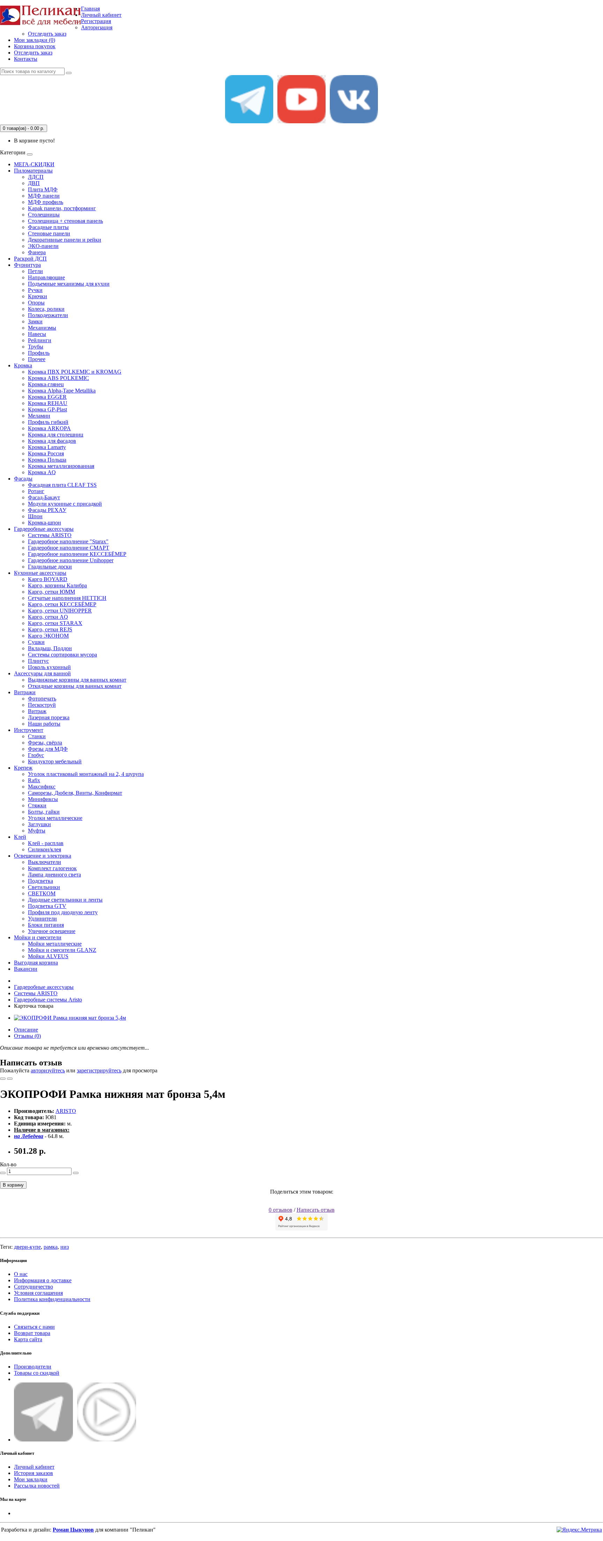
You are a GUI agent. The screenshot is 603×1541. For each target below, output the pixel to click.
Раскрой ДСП (30, 259)
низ (64, 1247)
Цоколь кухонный (49, 667)
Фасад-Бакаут (44, 497)
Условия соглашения (38, 1293)
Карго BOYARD (47, 579)
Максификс (41, 787)
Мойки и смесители (37, 937)
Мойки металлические (55, 944)
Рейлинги (39, 340)
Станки (37, 736)
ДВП (34, 183)
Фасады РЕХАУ (47, 510)
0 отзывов (280, 1210)
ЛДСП (36, 177)
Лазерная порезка (48, 717)
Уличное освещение (51, 931)
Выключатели (44, 862)
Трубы (35, 347)
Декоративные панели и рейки (64, 240)
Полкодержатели (48, 315)
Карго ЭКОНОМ (48, 636)
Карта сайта (28, 1339)
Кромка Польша (47, 460)
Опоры (36, 303)
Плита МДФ (43, 189)
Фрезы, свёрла (45, 743)
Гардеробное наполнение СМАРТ (68, 548)
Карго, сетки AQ (48, 617)
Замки (35, 321)
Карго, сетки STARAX (55, 623)
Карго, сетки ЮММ (51, 592)
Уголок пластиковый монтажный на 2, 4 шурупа (86, 774)
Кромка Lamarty (47, 447)
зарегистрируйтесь (99, 1070)
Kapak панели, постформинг (62, 208)
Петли (35, 271)
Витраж (37, 711)
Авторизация (96, 27)
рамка (51, 1247)
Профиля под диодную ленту (63, 912)
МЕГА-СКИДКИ (34, 164)
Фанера (37, 252)
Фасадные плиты (48, 227)
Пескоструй (42, 705)
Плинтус (38, 661)
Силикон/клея (44, 849)
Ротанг (36, 491)
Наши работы (44, 724)
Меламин (39, 416)
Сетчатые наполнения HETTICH (67, 598)
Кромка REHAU (47, 403)
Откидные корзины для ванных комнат (74, 686)
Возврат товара (32, 1333)
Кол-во (8, 1164)
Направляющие (46, 277)
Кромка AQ (42, 472)
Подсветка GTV (47, 906)
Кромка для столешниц (55, 435)
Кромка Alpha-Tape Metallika (62, 391)
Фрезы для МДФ (48, 749)
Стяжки (37, 805)
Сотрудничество (33, 1287)
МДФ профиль (45, 202)
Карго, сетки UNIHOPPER (60, 611)
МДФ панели (44, 196)
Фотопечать (42, 699)
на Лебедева (28, 1136)
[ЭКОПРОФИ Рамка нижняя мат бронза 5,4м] (70, 1018)
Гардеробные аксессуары (44, 529)
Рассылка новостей (37, 1486)
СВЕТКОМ (41, 893)
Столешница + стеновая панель (65, 221)
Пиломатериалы (33, 171)
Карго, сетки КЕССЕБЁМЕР (62, 604)
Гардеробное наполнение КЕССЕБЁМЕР (77, 554)
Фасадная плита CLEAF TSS (62, 485)
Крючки (37, 296)
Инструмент (28, 730)
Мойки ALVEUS (48, 956)
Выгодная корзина (36, 963)
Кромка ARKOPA (49, 428)
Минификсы (43, 799)
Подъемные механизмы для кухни (69, 284)
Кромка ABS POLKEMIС (58, 378)
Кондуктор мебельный (55, 761)
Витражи (25, 692)
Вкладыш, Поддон (50, 648)
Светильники (44, 887)
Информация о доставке (43, 1280)
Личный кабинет (34, 1467)
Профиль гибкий (48, 422)
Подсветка (40, 881)
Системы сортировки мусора (62, 655)
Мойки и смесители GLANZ (62, 950)
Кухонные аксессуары (40, 573)
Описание (26, 1030)
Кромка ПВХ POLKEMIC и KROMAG (74, 372)
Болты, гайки (44, 812)
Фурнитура (27, 265)
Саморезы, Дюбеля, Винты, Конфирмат (75, 793)
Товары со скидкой (36, 1373)
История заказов (33, 1473)
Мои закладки (30, 1479)
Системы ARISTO (50, 535)
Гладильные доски (50, 567)
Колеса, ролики (46, 309)
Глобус (36, 755)
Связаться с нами (34, 1327)
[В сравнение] (10, 1079)
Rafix (34, 780)
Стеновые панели (49, 233)
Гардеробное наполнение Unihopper (70, 560)
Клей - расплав (46, 843)
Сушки (36, 642)
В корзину (13, 1185)
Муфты (36, 831)
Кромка (23, 365)
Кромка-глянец (46, 384)
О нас (21, 1274)
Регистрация (96, 21)
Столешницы (44, 215)
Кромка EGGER (47, 397)
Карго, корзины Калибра (57, 585)
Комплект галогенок (52, 868)
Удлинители (42, 919)
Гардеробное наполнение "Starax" (68, 541)
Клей (20, 837)
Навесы (37, 334)
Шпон (35, 516)
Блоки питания (46, 925)
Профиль (39, 353)
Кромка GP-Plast (47, 409)
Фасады (23, 479)
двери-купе (27, 1247)
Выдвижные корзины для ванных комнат (77, 680)
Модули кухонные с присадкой (65, 504)
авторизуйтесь (48, 1070)
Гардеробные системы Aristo (48, 1000)
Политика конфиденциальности (52, 1299)
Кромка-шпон (44, 523)
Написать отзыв (316, 1210)
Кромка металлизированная (61, 466)
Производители (32, 1367)
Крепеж (23, 768)
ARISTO (65, 1111)
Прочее (36, 359)
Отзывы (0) (27, 1036)
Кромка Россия (46, 453)
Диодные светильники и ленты (65, 900)
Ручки (35, 290)
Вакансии (25, 969)
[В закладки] (3, 1079)
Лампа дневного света (54, 875)
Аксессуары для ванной (42, 673)
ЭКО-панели (43, 246)
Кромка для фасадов (52, 441)
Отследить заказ (47, 34)
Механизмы (42, 328)
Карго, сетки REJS (50, 629)
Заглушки (39, 824)
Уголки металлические (55, 818)
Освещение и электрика (42, 856)
